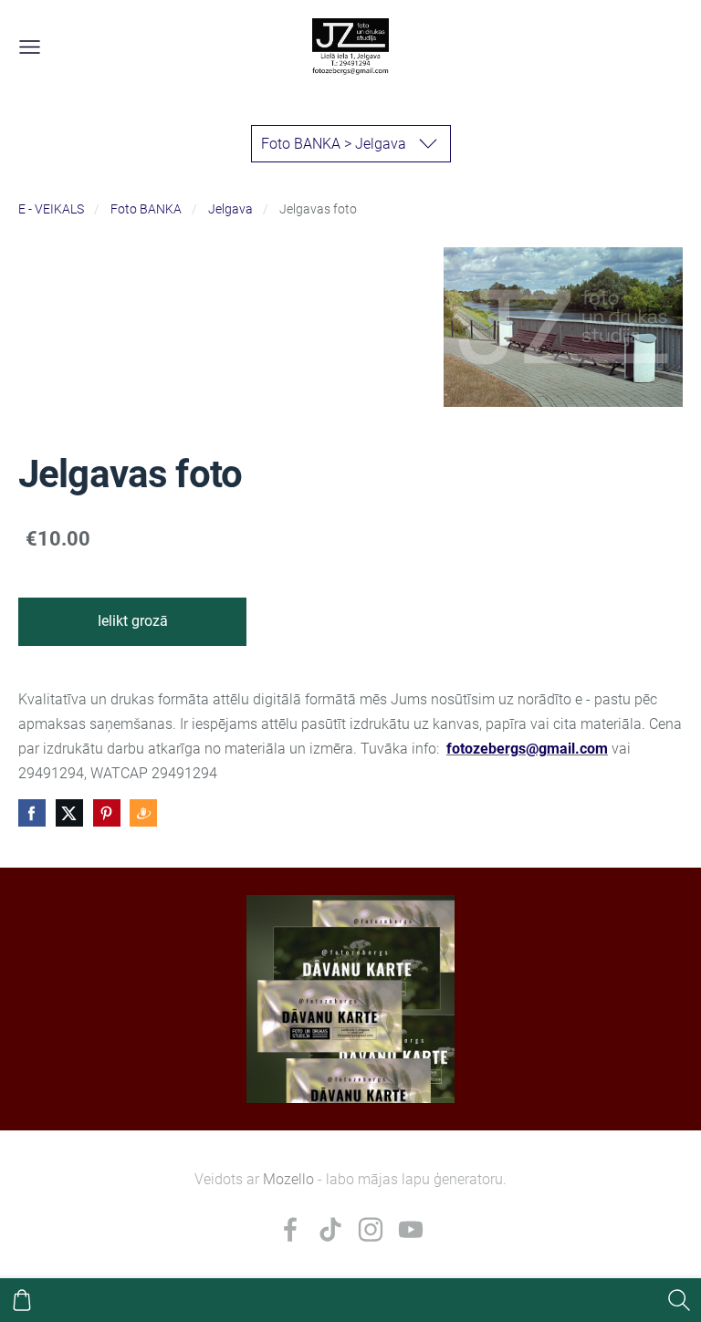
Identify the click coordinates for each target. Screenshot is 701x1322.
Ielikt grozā (133, 621)
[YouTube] (410, 1229)
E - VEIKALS (51, 209)
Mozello (288, 1179)
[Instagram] (370, 1229)
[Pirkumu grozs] (22, 1300)
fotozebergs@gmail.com (527, 748)
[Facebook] (290, 1229)
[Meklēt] (679, 1300)
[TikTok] (330, 1229)
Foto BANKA (146, 209)
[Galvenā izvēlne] (30, 47)
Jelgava (230, 209)
